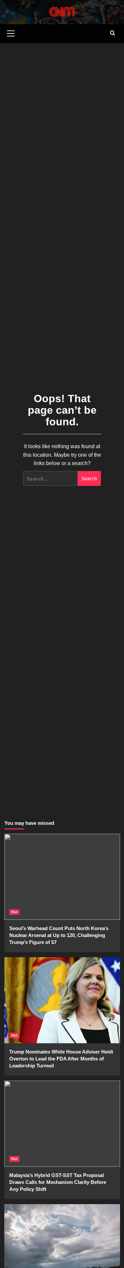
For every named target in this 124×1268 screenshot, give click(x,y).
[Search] (112, 33)
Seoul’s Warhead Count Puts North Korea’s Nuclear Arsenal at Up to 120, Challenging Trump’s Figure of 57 (58, 935)
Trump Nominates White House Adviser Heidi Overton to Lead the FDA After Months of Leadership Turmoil (61, 1058)
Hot (14, 912)
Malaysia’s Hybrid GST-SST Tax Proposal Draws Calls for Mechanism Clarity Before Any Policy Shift (57, 1182)
